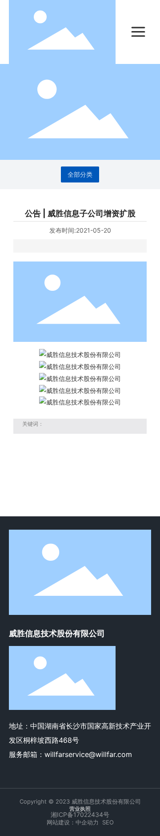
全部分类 (80, 174)
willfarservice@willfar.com (88, 754)
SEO (108, 822)
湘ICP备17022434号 (80, 814)
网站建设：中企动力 (73, 822)
